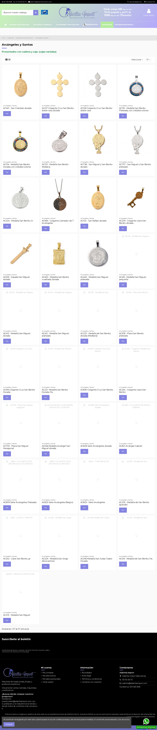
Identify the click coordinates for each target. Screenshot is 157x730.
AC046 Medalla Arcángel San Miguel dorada (56, 447)
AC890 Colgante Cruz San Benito (96, 390)
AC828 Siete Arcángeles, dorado (96, 446)
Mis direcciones (49, 676)
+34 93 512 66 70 (21, 2)
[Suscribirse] (48, 646)
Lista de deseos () (135, 2)
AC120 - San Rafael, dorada (93, 221)
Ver (7, 113)
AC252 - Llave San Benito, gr (17, 559)
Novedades (87, 673)
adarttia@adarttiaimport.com (41, 2)
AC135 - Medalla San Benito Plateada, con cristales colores (133, 109)
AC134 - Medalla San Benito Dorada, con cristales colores (17, 165)
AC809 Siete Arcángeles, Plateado (20, 502)
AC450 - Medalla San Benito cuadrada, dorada (55, 278)
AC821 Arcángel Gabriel (130, 446)
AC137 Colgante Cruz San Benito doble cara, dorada (58, 109)
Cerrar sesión (48, 682)
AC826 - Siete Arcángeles (92, 502)
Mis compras (48, 673)
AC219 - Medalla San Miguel (16, 615)
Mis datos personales (51, 679)
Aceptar (9, 724)
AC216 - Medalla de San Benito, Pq (135, 559)
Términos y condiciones (92, 679)
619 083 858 (7, 2)
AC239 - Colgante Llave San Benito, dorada (132, 222)
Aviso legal (86, 676)
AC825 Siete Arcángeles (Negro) (57, 502)
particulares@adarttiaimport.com (17, 701)
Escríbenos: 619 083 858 (130, 687)
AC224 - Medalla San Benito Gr (18, 221)
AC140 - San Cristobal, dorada (17, 108)
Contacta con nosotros (91, 682)
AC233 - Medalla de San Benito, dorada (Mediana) (95, 334)
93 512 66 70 (127, 680)
